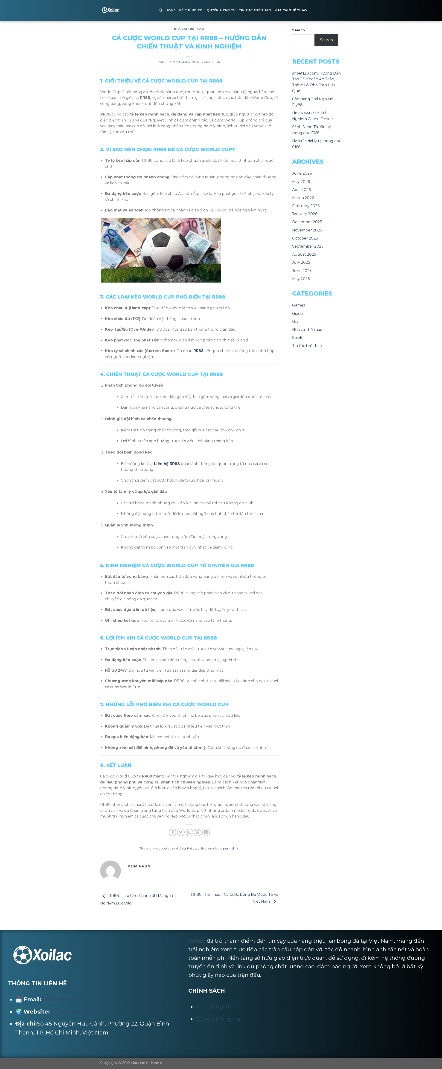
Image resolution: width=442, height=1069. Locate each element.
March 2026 (303, 198)
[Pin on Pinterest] (197, 832)
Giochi (297, 313)
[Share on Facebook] (172, 832)
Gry (295, 321)
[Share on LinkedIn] (206, 832)
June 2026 (302, 173)
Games (298, 305)
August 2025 (304, 254)
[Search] (160, 10)
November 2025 (307, 230)
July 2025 (301, 262)
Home (171, 10)
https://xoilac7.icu (74, 1011)
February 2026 (306, 206)
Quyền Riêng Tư (221, 10)
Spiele (297, 337)
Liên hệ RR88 (167, 464)
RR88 (198, 351)
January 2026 (304, 214)
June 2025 (302, 271)
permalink (230, 848)
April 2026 (301, 190)
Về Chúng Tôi (191, 10)
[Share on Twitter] (181, 832)
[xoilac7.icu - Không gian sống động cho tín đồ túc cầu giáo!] (126, 10)
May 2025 (301, 279)
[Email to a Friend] (189, 832)
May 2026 (301, 181)
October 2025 (305, 238)
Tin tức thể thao (255, 10)
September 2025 (307, 246)
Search (298, 30)
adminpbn (212, 62)
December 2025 (307, 222)
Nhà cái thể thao (290, 10)
